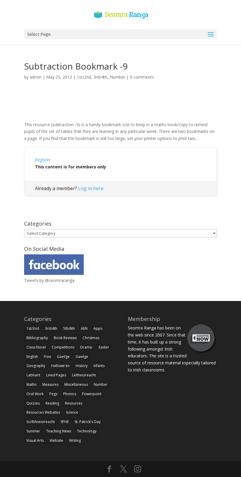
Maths (31, 384)
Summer (33, 431)
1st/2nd (84, 77)
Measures (50, 384)
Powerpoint (91, 393)
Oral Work (34, 393)
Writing (75, 440)
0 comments (142, 77)
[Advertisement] (120, 107)
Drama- (86, 347)
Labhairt (33, 375)
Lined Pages (56, 375)
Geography (35, 365)
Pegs (53, 393)
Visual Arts (35, 440)
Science (72, 412)
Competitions (63, 347)
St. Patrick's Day (88, 421)
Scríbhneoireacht (40, 421)
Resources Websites (43, 412)
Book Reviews (65, 337)
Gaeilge (63, 356)
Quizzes (33, 403)
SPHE (65, 421)
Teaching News (58, 431)
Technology (86, 431)
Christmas (91, 337)
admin (35, 77)
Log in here (90, 188)
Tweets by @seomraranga (49, 280)
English (32, 356)
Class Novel (36, 347)
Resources (73, 403)
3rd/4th (100, 77)
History (82, 365)
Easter (104, 347)
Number (117, 77)
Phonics (69, 393)
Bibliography (37, 337)
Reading (52, 403)
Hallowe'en (60, 365)
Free (47, 356)
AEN (84, 328)
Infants (99, 365)
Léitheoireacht (84, 375)
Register (43, 160)
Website (56, 440)
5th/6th (69, 328)
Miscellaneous (76, 384)
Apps (97, 328)
